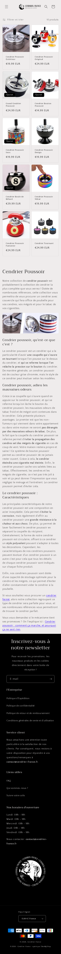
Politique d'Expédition (18, 698)
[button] (6, 6)
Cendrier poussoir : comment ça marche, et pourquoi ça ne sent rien (29, 625)
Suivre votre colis (16, 795)
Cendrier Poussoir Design (44, 151)
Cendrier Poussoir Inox (15, 151)
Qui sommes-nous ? (17, 788)
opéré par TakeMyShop (41, 946)
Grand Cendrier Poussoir (13, 104)
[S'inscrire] (50, 679)
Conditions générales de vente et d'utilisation (30, 720)
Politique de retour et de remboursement (28, 713)
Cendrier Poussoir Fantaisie (15, 244)
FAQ (9, 781)
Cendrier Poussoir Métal (44, 198)
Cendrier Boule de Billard (15, 198)
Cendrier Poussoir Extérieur (15, 58)
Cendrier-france (34, 942)
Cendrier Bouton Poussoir (43, 104)
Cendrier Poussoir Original (44, 58)
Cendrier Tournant (44, 243)
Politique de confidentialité (21, 705)
